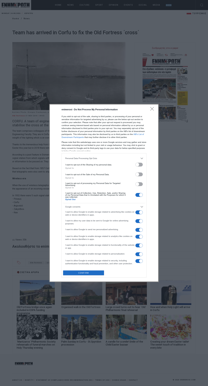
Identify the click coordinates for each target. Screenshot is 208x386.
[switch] (139, 165)
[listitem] (104, 158)
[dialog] (104, 193)
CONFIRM (83, 273)
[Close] (153, 109)
